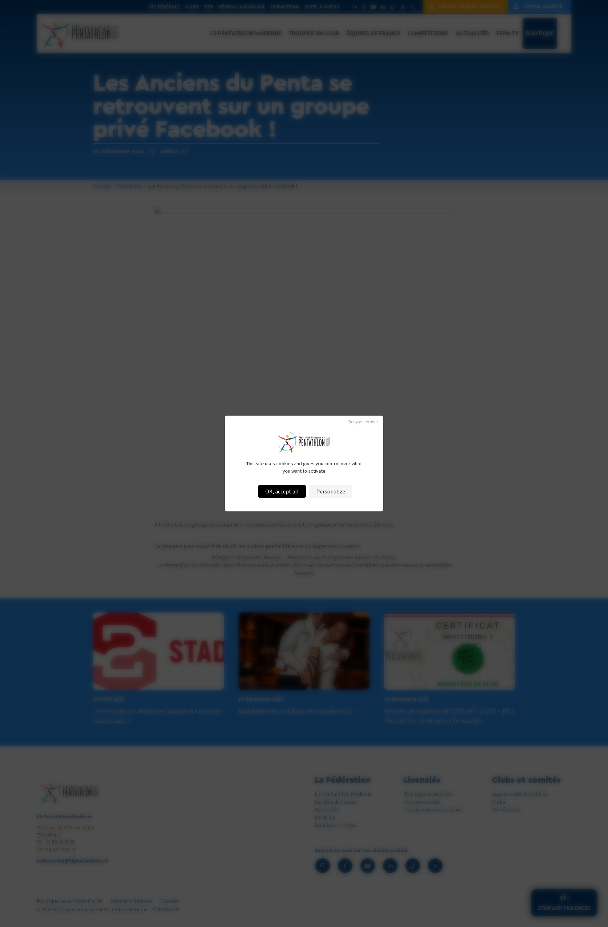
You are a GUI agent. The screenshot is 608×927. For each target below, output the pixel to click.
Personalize (330, 491)
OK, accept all (282, 491)
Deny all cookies (363, 421)
